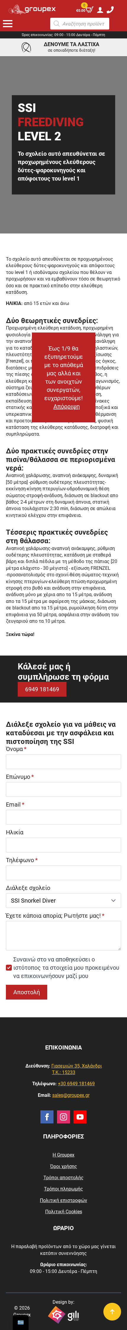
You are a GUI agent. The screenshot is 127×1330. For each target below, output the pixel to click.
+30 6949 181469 (76, 1083)
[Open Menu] (7, 23)
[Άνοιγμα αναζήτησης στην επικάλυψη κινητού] (79, 24)
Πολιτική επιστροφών (63, 1200)
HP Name (8, 708)
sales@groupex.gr (70, 1095)
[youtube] (80, 1116)
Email (15, 804)
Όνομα (16, 749)
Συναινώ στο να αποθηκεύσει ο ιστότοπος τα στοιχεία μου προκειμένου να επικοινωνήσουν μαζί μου (66, 967)
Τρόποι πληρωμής (63, 1189)
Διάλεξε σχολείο (28, 888)
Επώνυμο (20, 777)
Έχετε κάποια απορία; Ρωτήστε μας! (55, 916)
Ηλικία (14, 832)
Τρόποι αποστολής (63, 1177)
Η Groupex (63, 1155)
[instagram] (63, 1116)
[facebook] (46, 1116)
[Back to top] (112, 1312)
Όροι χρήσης (63, 1166)
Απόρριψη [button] (66, 406)
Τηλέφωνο (22, 860)
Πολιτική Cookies (63, 1211)
